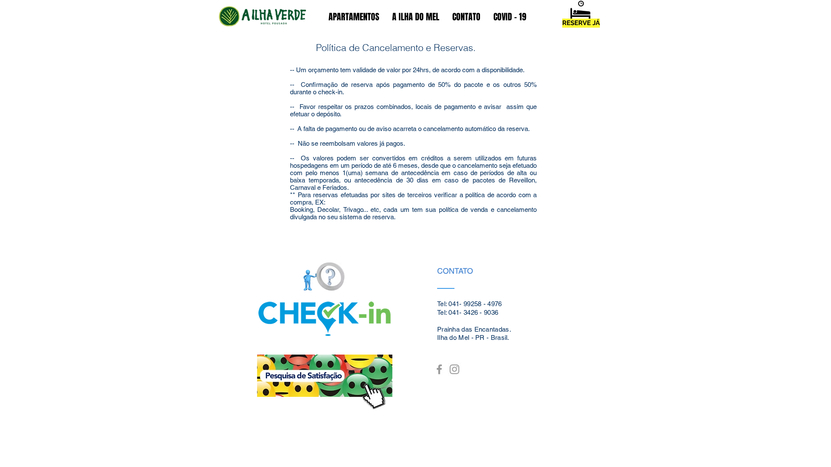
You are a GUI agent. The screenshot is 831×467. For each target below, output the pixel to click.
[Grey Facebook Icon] (439, 369)
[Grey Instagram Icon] (454, 369)
